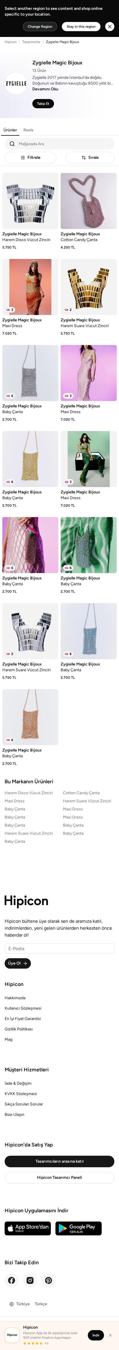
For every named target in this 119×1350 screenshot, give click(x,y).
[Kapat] (110, 1335)
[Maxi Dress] (30, 287)
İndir (95, 1335)
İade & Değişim (18, 1083)
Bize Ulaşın (14, 1114)
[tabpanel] (59, 452)
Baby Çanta (15, 809)
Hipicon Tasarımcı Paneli (59, 1177)
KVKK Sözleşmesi (21, 1093)
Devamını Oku (45, 89)
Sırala (93, 157)
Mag (8, 1039)
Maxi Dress (15, 801)
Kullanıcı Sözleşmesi (23, 1008)
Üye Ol (14, 963)
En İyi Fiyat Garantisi (23, 1018)
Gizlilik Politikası (19, 1029)
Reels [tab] (28, 130)
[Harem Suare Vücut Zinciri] (89, 287)
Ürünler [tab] (10, 130)
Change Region (40, 27)
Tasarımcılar (31, 42)
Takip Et (43, 104)
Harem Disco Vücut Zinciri (29, 792)
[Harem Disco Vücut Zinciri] (30, 201)
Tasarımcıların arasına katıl (59, 1161)
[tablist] (18, 130)
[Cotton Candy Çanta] (89, 201)
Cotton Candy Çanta (81, 792)
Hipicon (11, 42)
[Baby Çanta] (30, 373)
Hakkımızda (15, 997)
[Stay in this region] (109, 26)
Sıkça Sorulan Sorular (24, 1104)
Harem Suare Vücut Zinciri (87, 801)
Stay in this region (81, 27)
